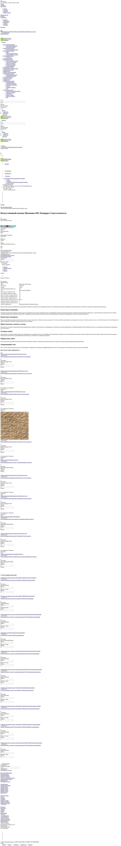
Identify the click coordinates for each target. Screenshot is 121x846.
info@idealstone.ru (5, 820)
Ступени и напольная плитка (8, 778)
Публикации (6, 21)
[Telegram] (15, 226)
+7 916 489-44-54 (5, 817)
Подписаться (4, 769)
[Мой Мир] (5, 226)
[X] (7, 226)
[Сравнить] (1, 223)
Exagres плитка (4, 786)
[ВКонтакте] (1, 226)
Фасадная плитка (5, 774)
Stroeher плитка (4, 789)
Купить (2, 367)
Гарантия (5, 11)
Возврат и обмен (5, 800)
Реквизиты (6, 22)
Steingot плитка (4, 791)
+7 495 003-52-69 (5, 815)
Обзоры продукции (5, 803)
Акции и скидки (4, 795)
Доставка (5, 10)
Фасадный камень (5, 775)
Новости (5, 20)
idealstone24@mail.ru (5, 819)
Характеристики (7, 268)
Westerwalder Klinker (5, 785)
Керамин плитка (4, 790)
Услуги (5, 269)
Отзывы (5, 23)
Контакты (5, 25)
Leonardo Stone (4, 784)
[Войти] (1, 151)
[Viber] (9, 226)
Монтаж (5, 270)
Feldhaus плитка (4, 788)
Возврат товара (7, 12)
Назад (8, 179)
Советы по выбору (5, 802)
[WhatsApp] (11, 226)
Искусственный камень (6, 773)
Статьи (2, 812)
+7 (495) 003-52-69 (5, 33)
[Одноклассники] (3, 226)
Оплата (5, 8)
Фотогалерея (4, 813)
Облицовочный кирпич (6, 779)
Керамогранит (4, 780)
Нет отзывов (4, 219)
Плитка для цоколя (5, 776)
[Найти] (2, 109)
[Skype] (13, 226)
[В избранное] (1, 221)
